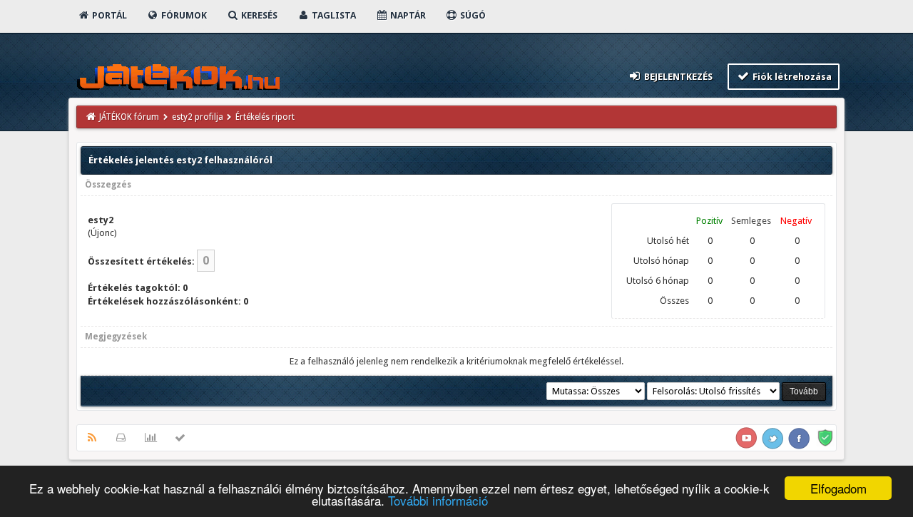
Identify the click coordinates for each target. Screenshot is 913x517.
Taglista (333, 15)
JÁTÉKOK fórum (129, 117)
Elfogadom (838, 488)
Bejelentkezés (677, 76)
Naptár (407, 15)
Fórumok (183, 15)
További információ (438, 500)
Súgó (472, 15)
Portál (108, 15)
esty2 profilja (197, 117)
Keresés (258, 15)
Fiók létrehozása (791, 76)
